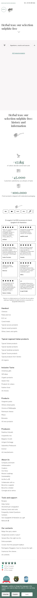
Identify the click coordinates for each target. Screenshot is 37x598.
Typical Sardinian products (10, 350)
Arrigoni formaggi (7, 442)
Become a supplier (7, 485)
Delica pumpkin (6, 541)
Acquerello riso (6, 436)
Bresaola (4, 418)
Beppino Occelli (6, 439)
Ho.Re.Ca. (4, 479)
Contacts (4, 515)
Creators (4, 468)
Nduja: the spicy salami (8, 531)
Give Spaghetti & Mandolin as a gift (13, 518)
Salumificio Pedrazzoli (8, 446)
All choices (5, 391)
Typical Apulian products (9, 347)
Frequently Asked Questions (10, 512)
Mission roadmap (7, 474)
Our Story (4, 471)
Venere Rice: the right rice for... (11, 538)
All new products (7, 422)
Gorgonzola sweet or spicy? (10, 535)
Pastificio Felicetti (7, 432)
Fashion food (5, 387)
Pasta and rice (6, 315)
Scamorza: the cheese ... (9, 551)
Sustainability (5, 476)
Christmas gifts (6, 371)
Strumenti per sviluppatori (10, 507)
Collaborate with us (7, 482)
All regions (5, 360)
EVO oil (3, 318)
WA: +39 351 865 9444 (29, 3)
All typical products (18, 53)
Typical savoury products (9, 325)
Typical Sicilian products (9, 344)
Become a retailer (7, 488)
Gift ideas (4, 374)
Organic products (7, 378)
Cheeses (4, 312)
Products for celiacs (7, 384)
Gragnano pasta (6, 402)
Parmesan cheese (7, 412)
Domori (3, 449)
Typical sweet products (9, 328)
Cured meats (5, 322)
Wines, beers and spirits (9, 331)
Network (4, 521)
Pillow (3, 415)
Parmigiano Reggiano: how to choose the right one (17, 548)
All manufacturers (7, 452)
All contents (5, 555)
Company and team (8, 463)
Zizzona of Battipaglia (8, 408)
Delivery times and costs (9, 509)
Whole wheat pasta (8, 405)
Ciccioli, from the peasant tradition (12, 545)
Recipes (4, 501)
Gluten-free (5, 381)
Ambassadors (6, 465)
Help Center (5, 504)
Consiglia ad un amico (8, 491)
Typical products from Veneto (11, 357)
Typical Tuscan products (9, 353)
